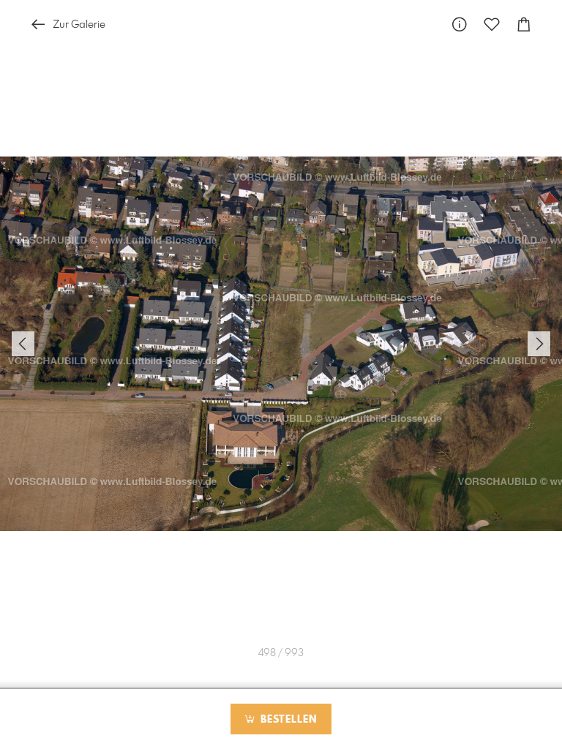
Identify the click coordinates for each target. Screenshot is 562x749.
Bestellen (287, 720)
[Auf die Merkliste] (492, 24)
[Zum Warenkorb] (524, 24)
